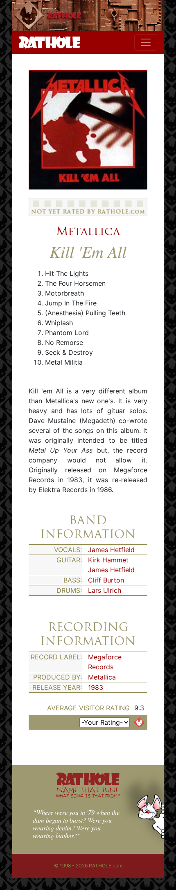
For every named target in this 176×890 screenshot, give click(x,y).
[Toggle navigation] (145, 42)
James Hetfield (111, 550)
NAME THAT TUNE (88, 792)
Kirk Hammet (108, 560)
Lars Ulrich (104, 590)
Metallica (88, 231)
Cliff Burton (106, 580)
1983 (95, 687)
